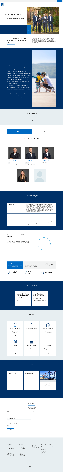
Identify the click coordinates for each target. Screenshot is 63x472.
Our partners (43, 131)
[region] (31, 467)
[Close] (61, 464)
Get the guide (15, 335)
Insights (50, 4)
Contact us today (31, 120)
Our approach (26, 4)
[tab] (15, 265)
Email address (11, 418)
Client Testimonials (34, 4)
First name (10, 411)
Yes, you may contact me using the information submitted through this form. (21, 425)
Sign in (50, 459)
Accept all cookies (46, 466)
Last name (35, 411)
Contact (58, 4)
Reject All (46, 464)
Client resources (43, 4)
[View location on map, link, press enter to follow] (31, 440)
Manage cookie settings (46, 469)
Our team (19, 4)
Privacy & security (43, 459)
